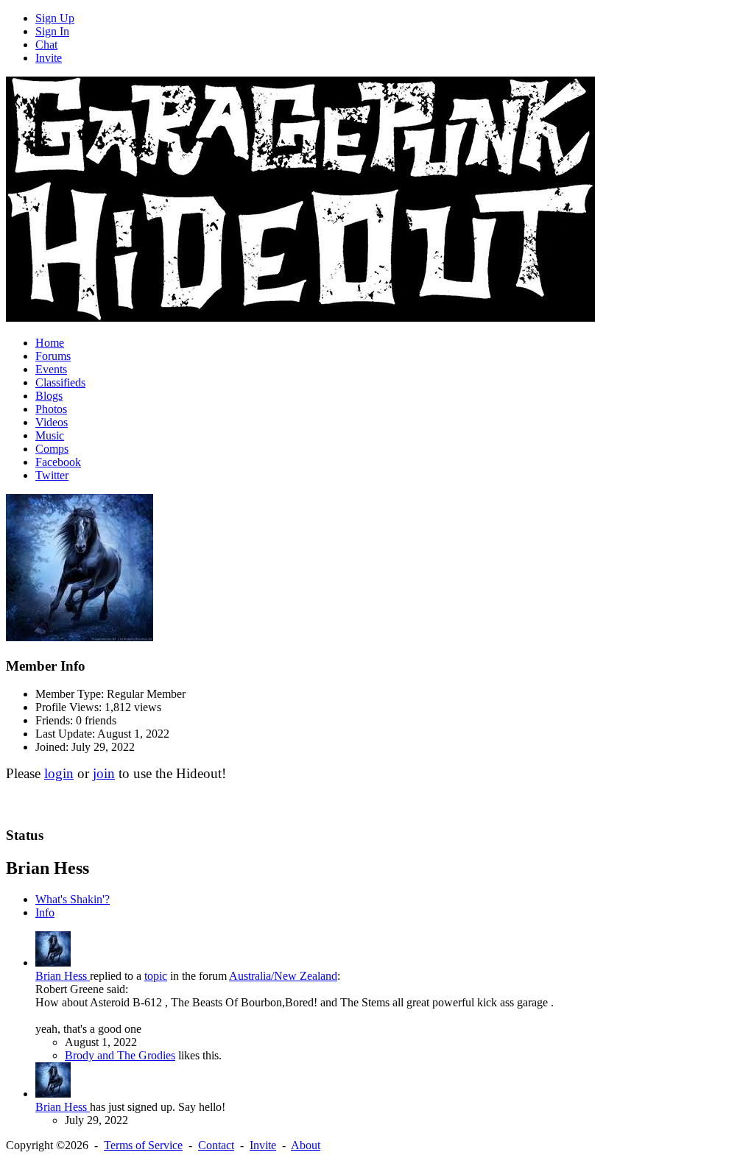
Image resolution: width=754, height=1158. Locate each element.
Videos (51, 422)
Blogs (49, 395)
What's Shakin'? (72, 899)
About (305, 1145)
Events (51, 369)
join (104, 773)
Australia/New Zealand (283, 976)
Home (49, 342)
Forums (53, 356)
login (59, 773)
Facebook (58, 462)
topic (155, 976)
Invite (48, 58)
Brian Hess (62, 976)
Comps (51, 448)
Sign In (52, 31)
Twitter (51, 475)
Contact (216, 1145)
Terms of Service (143, 1145)
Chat (46, 44)
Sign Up (54, 18)
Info (44, 912)
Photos (51, 409)
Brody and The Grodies (120, 1055)
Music (49, 435)
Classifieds (60, 382)
